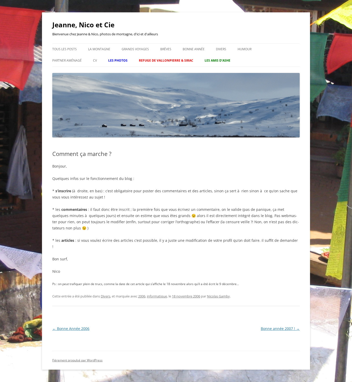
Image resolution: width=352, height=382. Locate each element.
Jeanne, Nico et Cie (83, 24)
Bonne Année (194, 49)
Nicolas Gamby (218, 296)
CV (95, 60)
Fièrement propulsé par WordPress (77, 360)
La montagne (99, 49)
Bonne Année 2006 (70, 328)
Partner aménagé (67, 60)
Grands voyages (135, 49)
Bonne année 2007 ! (280, 328)
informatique (157, 296)
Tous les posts (64, 49)
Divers (221, 49)
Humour (245, 49)
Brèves (165, 49)
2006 (141, 296)
